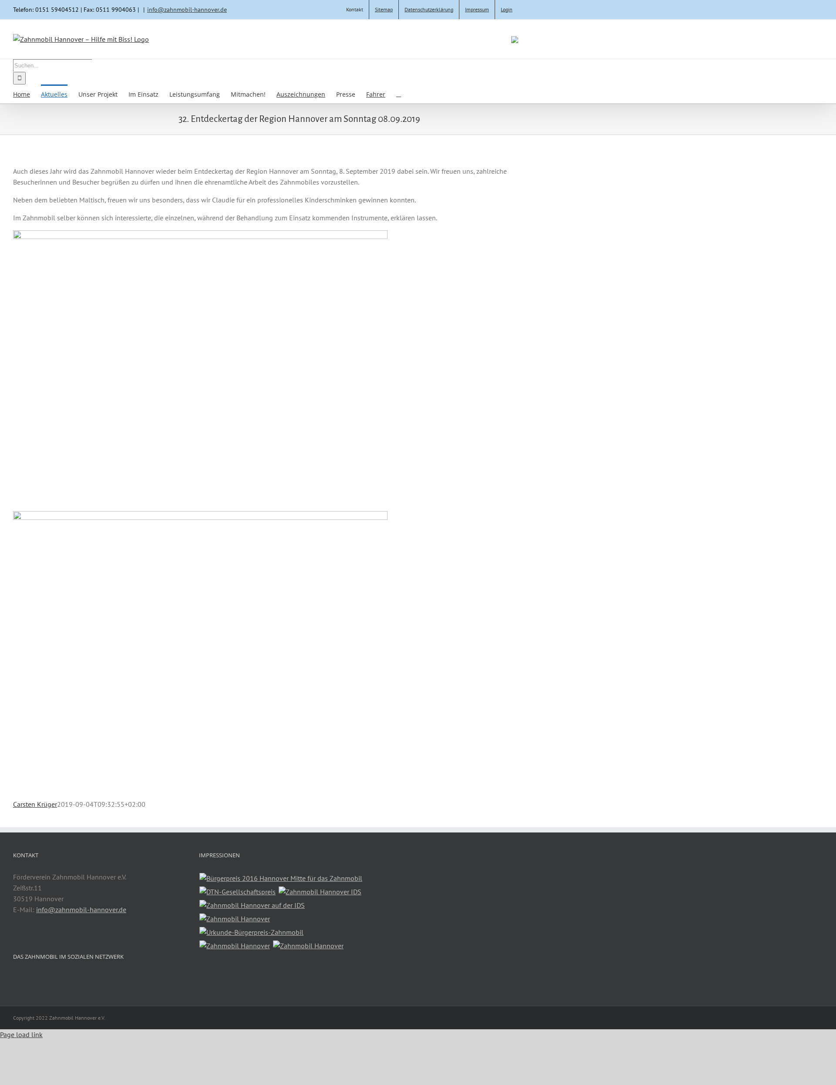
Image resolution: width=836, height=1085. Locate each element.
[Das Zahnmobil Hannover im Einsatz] (235, 946)
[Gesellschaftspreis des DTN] (237, 892)
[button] (398, 93)
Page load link (21, 1034)
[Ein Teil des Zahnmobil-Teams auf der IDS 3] (320, 892)
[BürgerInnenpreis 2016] (251, 932)
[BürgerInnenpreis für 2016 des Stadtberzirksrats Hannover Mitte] (281, 878)
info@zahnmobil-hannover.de (187, 9)
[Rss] (15, 978)
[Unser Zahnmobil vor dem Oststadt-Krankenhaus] (308, 946)
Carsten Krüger (35, 804)
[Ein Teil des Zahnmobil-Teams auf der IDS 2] (252, 905)
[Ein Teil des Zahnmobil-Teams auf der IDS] (235, 919)
